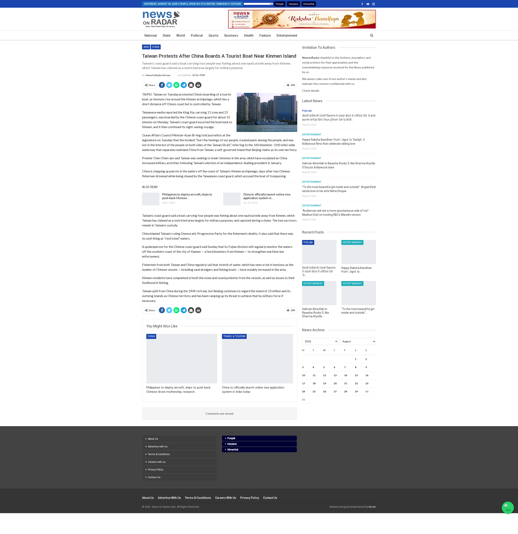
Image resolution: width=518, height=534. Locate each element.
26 (324, 391)
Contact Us (154, 477)
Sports (214, 35)
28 (345, 391)
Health (249, 35)
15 (356, 375)
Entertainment (287, 35)
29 (356, 391)
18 (314, 383)
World (180, 35)
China (155, 47)
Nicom (372, 506)
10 (303, 375)
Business (231, 35)
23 (366, 383)
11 (314, 375)
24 (303, 391)
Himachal (308, 3)
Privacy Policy (155, 469)
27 (335, 391)
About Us (153, 438)
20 (335, 383)
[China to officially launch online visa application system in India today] (232, 199)
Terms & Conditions (159, 454)
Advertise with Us (158, 446)
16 (366, 375)
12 (324, 375)
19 (324, 383)
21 (345, 383)
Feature (265, 35)
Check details (310, 90)
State (166, 35)
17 (303, 383)
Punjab (280, 3)
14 (345, 375)
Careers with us (157, 462)
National (150, 35)
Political (197, 35)
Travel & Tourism (234, 336)
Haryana (293, 3)
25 (314, 391)
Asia (146, 47)
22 (356, 383)
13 (335, 375)
